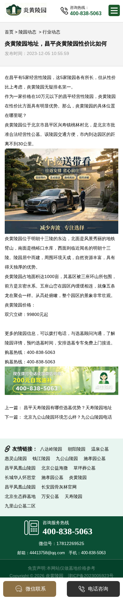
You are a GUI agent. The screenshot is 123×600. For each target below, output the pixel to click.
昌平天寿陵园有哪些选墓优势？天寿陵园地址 (68, 407)
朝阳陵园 (76, 449)
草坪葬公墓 (84, 467)
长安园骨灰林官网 (59, 486)
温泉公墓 (100, 449)
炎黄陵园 (35, 86)
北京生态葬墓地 (20, 496)
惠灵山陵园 (16, 458)
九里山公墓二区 (20, 505)
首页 (9, 31)
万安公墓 (50, 496)
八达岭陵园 (51, 449)
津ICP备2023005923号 (91, 575)
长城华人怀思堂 (20, 477)
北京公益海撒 (54, 467)
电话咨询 (98, 588)
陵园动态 (27, 31)
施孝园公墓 (95, 458)
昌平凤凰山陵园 (20, 467)
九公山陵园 (67, 458)
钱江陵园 (41, 458)
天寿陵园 (73, 496)
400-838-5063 (67, 531)
